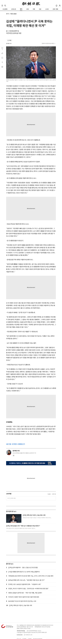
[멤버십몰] (31, 463)
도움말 (49, 494)
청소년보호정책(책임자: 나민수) (34, 631)
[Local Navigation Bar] (2, 6)
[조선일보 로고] (31, 4)
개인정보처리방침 (21, 631)
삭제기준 (54, 494)
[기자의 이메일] (14, 456)
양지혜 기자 (8, 43)
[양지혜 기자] (9, 452)
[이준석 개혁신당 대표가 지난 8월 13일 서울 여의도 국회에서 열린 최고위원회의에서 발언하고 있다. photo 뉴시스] (13, 518)
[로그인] (60, 6)
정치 (7, 14)
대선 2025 (13, 14)
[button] (2, 6)
